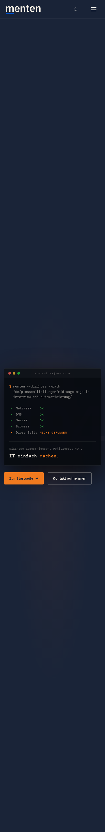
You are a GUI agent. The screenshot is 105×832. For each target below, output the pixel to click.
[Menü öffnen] (93, 9)
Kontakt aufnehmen (69, 478)
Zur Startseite (21, 478)
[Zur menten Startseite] (23, 9)
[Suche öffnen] (76, 9)
